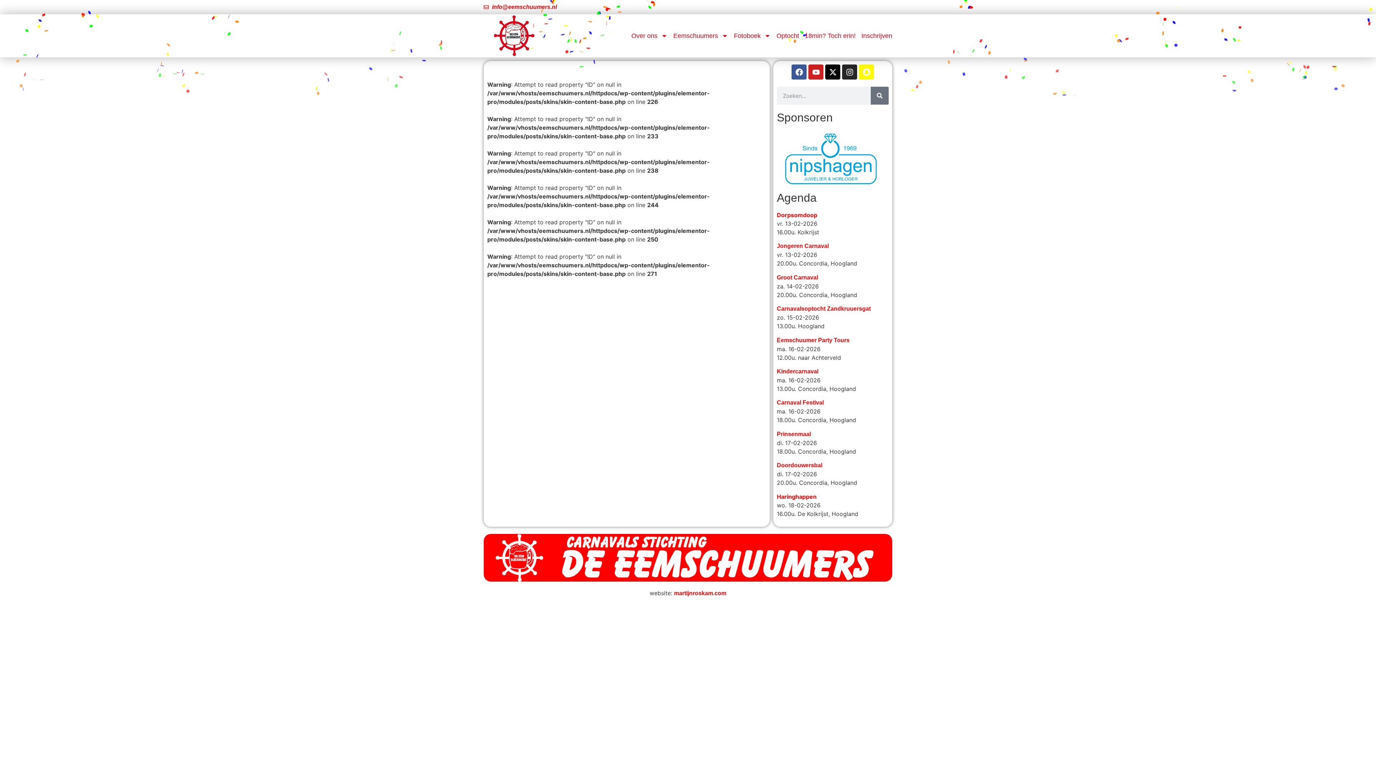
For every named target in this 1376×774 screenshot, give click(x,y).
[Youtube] (815, 72)
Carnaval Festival (800, 383)
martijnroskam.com (700, 573)
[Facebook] (799, 72)
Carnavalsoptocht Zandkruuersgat (824, 289)
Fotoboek (747, 35)
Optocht (788, 35)
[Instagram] (849, 72)
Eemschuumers (695, 35)
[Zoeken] (880, 96)
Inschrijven (876, 35)
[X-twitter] (832, 72)
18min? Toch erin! (830, 35)
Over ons (644, 35)
